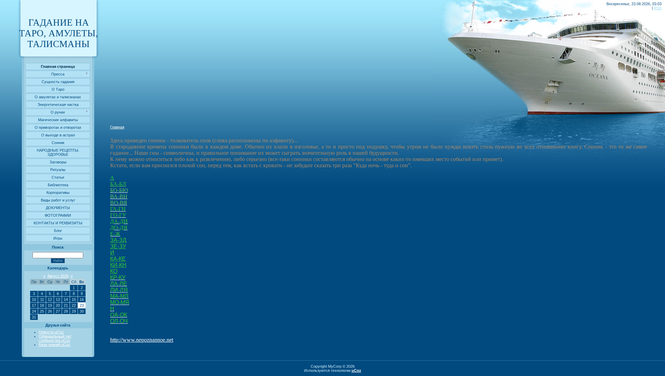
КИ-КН (118, 265)
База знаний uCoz (54, 344)
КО (113, 271)
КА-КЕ (118, 259)
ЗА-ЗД (118, 240)
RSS (658, 8)
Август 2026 (58, 276)
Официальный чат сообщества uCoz (55, 338)
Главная (117, 127)
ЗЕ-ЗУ (118, 246)
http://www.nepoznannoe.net (141, 340)
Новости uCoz (51, 332)
